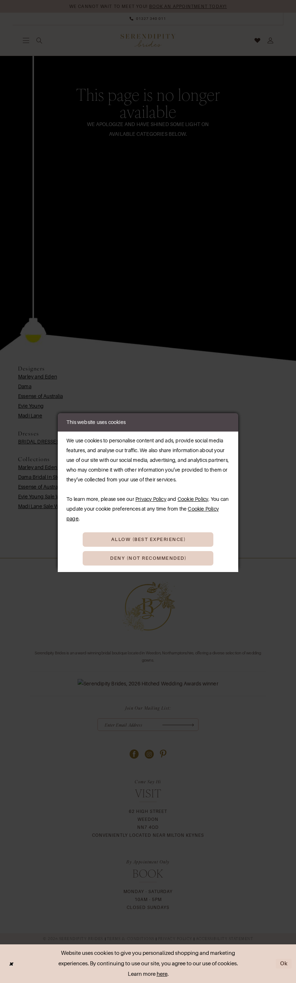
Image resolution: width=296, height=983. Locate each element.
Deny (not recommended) (148, 558)
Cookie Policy (193, 499)
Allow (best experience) (148, 539)
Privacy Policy (150, 499)
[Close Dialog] (10, 963)
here (162, 974)
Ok (284, 963)
